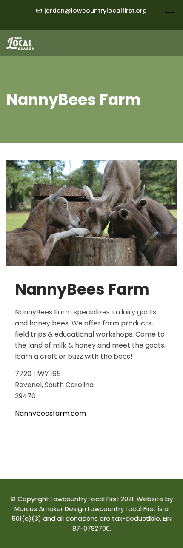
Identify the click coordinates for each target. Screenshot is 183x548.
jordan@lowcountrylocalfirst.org (95, 10)
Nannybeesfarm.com (50, 413)
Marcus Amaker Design (50, 508)
